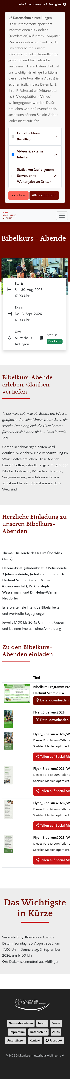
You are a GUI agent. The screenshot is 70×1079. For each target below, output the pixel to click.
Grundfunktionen (29, 136)
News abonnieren (21, 1023)
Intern (42, 1023)
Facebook (55, 1040)
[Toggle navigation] (62, 215)
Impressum (17, 1032)
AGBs (56, 1032)
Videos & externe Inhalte (30, 155)
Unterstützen (15, 1040)
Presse (56, 1023)
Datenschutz (38, 1032)
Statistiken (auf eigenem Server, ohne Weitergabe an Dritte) (35, 176)
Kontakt (35, 1040)
